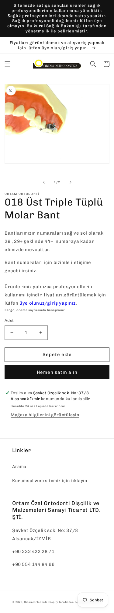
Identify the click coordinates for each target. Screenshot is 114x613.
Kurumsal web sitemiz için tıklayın (49, 480)
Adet (9, 320)
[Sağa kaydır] (70, 182)
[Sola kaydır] (43, 182)
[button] (7, 64)
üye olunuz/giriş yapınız (47, 303)
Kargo (10, 310)
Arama (19, 466)
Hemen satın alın (57, 372)
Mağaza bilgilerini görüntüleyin (45, 415)
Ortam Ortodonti (35, 602)
